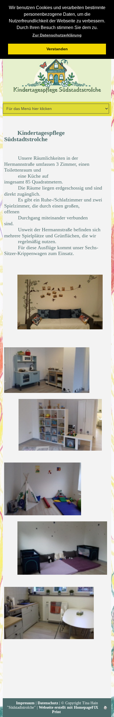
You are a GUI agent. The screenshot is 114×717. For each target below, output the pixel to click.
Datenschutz (48, 703)
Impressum (25, 703)
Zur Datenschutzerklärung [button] (57, 35)
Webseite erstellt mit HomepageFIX (68, 707)
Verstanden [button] (57, 49)
